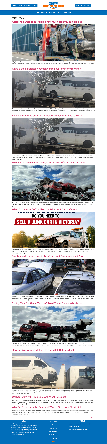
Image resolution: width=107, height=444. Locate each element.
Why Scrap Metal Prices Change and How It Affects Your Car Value (48, 162)
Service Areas (53, 438)
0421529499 (76, 427)
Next (93, 417)
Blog (53, 441)
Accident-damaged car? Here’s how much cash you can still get (47, 21)
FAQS (59, 12)
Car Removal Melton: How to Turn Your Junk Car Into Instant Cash (48, 256)
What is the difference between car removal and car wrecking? (46, 68)
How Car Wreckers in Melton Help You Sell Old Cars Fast (43, 350)
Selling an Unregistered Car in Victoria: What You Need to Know (47, 115)
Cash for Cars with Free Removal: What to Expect (39, 396)
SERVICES (52, 12)
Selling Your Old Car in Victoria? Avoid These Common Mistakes (47, 303)
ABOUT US (44, 12)
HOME (37, 12)
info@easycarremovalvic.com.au (80, 429)
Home (53, 425)
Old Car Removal (53, 435)
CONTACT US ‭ (67, 12)
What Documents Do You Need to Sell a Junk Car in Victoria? (45, 209)
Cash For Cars (53, 428)
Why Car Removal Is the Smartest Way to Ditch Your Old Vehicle (47, 407)
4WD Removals (53, 431)
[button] (52, 13)
